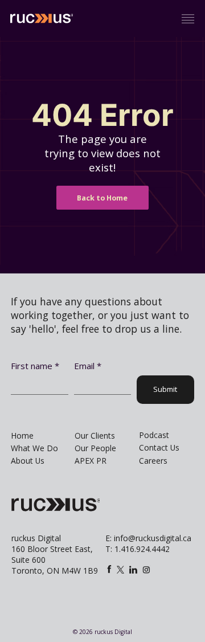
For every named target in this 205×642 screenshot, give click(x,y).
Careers (153, 460)
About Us (27, 460)
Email (87, 366)
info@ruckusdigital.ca (152, 538)
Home (22, 435)
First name (35, 366)
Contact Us (159, 447)
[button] (188, 19)
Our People (95, 448)
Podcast (154, 435)
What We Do (34, 448)
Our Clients (95, 435)
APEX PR (90, 460)
